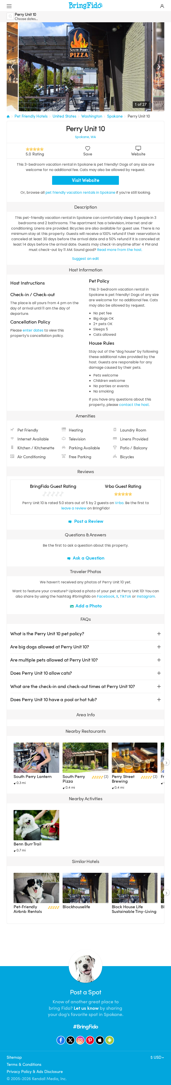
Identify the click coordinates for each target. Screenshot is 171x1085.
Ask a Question (88, 558)
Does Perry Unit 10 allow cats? (41, 673)
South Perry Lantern (33, 776)
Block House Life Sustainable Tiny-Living (134, 909)
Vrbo (119, 502)
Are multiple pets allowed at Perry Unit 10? (54, 660)
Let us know (86, 1008)
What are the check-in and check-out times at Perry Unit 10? (72, 686)
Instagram (146, 596)
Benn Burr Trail (27, 844)
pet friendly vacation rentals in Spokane (80, 192)
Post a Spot (85, 992)
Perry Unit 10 (139, 116)
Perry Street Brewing (123, 779)
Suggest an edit (85, 258)
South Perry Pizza (74, 779)
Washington (91, 116)
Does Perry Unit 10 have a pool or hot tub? (53, 699)
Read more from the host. (119, 249)
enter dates (33, 330)
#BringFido (85, 1026)
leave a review (73, 508)
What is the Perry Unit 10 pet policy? (47, 634)
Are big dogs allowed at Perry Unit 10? (49, 647)
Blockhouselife (76, 907)
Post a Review (88, 521)
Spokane (115, 116)
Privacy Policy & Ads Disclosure (35, 1071)
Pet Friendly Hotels (30, 116)
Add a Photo (88, 606)
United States (64, 116)
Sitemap (14, 1057)
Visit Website (85, 180)
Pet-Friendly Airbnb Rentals (28, 909)
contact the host (134, 404)
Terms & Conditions (24, 1064)
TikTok (125, 596)
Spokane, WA (85, 137)
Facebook (105, 596)
